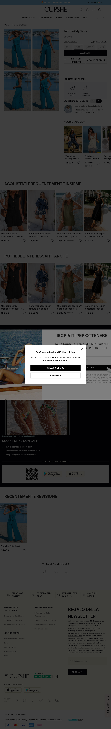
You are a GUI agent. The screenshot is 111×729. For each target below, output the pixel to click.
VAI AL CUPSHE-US (55, 368)
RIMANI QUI (55, 375)
